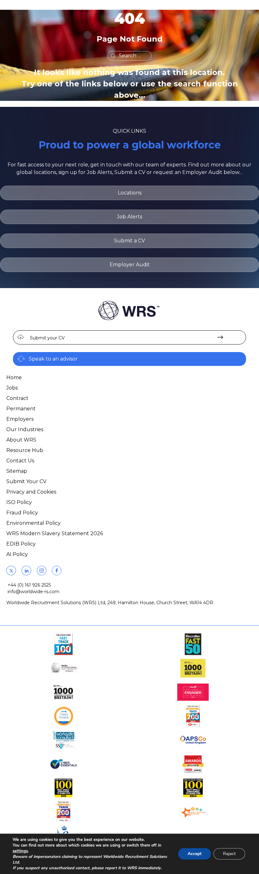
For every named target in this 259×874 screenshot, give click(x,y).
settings (20, 851)
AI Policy (17, 554)
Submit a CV (129, 241)
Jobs (12, 388)
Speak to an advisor (53, 359)
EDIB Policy (21, 544)
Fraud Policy (22, 513)
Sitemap (16, 471)
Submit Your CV (26, 481)
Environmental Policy (33, 523)
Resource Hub (24, 450)
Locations (130, 193)
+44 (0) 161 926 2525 (29, 585)
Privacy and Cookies (31, 492)
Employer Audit (130, 265)
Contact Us (20, 461)
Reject (229, 854)
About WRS (21, 440)
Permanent (21, 409)
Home (14, 377)
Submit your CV (47, 338)
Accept (195, 854)
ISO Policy (19, 502)
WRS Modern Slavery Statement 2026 (54, 533)
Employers (19, 419)
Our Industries (24, 429)
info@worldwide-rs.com (33, 591)
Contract (17, 398)
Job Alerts (129, 217)
